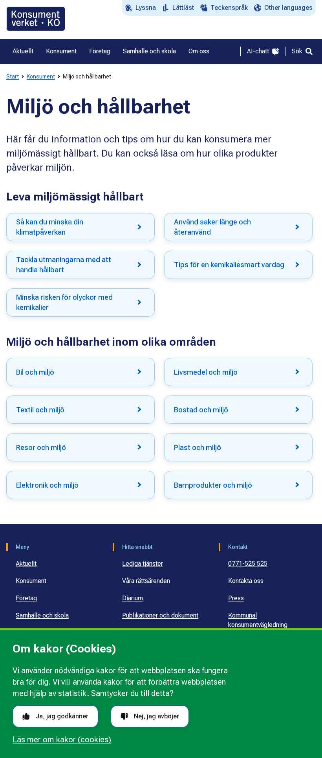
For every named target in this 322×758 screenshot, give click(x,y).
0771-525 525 (247, 563)
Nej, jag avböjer (156, 716)
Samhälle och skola (42, 615)
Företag (26, 598)
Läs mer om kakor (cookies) (62, 739)
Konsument (41, 76)
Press (236, 598)
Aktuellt (26, 563)
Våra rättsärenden (146, 581)
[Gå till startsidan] (35, 18)
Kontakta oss (245, 581)
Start (12, 76)
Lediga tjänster (142, 563)
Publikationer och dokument (160, 615)
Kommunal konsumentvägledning (257, 620)
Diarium (132, 598)
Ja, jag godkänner (62, 716)
